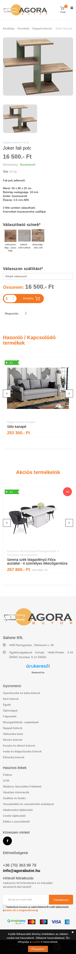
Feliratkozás (61, 899)
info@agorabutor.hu (21, 870)
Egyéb (7, 704)
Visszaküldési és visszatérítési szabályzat (28, 804)
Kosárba (28, 298)
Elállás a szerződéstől (16, 821)
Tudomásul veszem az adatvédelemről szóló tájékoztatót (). (36, 909)
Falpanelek (10, 716)
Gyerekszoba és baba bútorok (21, 693)
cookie (36, 941)
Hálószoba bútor (13, 733)
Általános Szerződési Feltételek (22, 786)
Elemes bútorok (12, 739)
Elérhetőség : (11, 164)
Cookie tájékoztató (14, 815)
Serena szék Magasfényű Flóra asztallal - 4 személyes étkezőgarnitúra (37, 562)
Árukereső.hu (38, 672)
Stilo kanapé (16, 427)
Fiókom (7, 774)
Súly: (6, 171)
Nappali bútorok (42, 28)
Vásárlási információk (16, 792)
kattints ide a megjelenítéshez (20, 910)
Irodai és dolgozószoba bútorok (22, 751)
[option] (38, 66)
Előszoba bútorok (13, 757)
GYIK (6, 780)
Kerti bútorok (11, 698)
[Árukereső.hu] (38, 667)
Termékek (23, 28)
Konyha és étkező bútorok (19, 745)
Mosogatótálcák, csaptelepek (21, 722)
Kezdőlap (8, 28)
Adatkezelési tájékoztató (18, 809)
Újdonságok (10, 710)
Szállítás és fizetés (14, 798)
